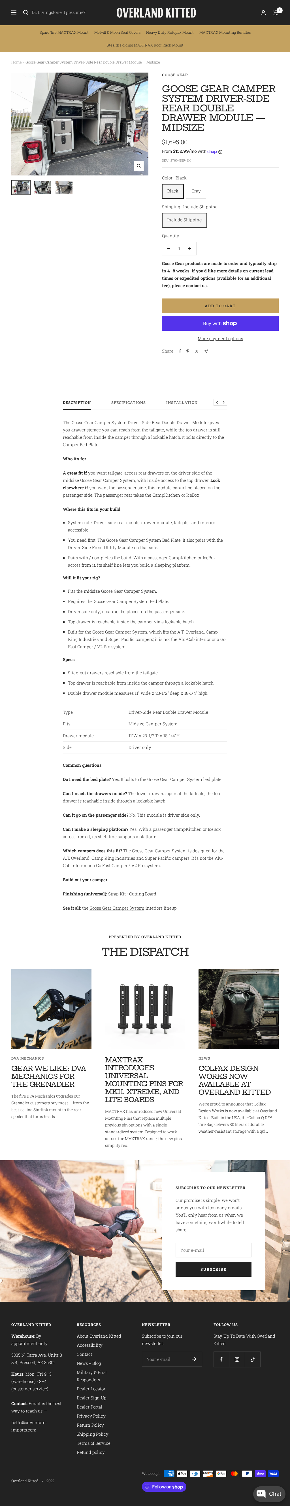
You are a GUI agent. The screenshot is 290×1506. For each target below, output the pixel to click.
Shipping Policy (92, 1434)
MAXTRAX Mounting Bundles (225, 32)
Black (172, 191)
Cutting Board (142, 894)
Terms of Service (93, 1443)
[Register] (194, 1359)
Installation (182, 402)
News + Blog (89, 1363)
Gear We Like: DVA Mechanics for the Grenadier (48, 1076)
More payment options (220, 338)
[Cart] (276, 12)
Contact (84, 1354)
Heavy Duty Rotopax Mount (170, 32)
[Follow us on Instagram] (237, 1359)
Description (77, 402)
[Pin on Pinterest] (187, 351)
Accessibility (90, 1345)
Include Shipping (184, 220)
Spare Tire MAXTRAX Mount (64, 32)
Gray (196, 191)
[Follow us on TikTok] (252, 1359)
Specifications (128, 402)
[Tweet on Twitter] (196, 351)
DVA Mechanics (27, 1058)
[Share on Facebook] (180, 351)
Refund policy (91, 1452)
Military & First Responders (92, 1375)
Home (16, 62)
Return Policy (90, 1425)
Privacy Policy (91, 1416)
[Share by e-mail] (206, 351)
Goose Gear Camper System (116, 908)
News (204, 1058)
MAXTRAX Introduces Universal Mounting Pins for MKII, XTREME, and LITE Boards (144, 1080)
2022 (50, 1480)
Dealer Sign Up (91, 1398)
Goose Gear (175, 74)
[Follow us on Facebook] (221, 1359)
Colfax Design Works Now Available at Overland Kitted (235, 1080)
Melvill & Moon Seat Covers (117, 32)
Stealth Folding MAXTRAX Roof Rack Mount (145, 45)
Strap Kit (117, 894)
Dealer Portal (89, 1407)
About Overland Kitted (99, 1336)
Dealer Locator (91, 1388)
